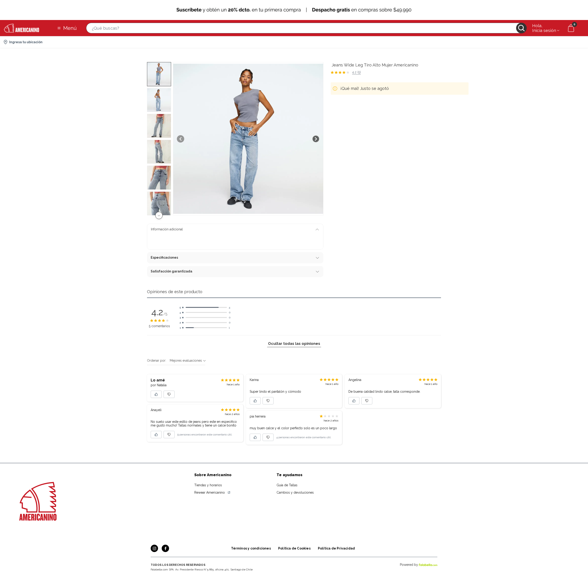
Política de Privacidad (336, 548)
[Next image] (315, 139)
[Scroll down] (159, 215)
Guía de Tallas (287, 485)
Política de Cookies (294, 548)
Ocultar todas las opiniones (294, 343)
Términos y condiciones (251, 548)
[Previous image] (180, 139)
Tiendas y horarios (208, 485)
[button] (306, 28)
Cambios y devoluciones (295, 492)
